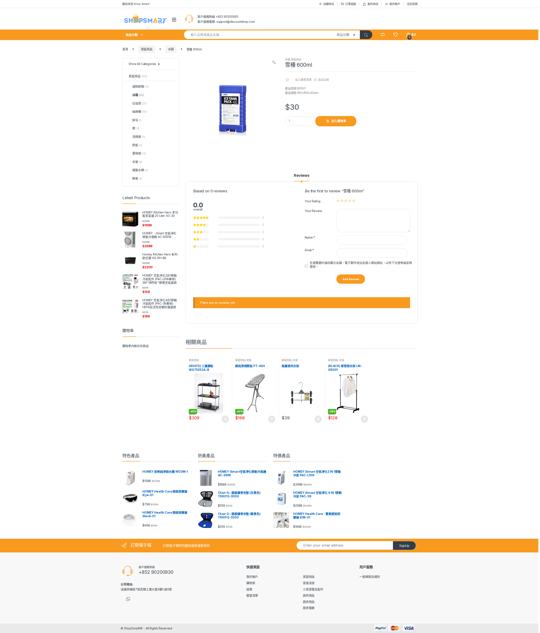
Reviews (301, 176)
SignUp (404, 545)
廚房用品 (309, 601)
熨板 (248, 360)
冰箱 (171, 49)
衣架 (295, 360)
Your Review (313, 211)
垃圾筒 (139, 103)
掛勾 (137, 120)
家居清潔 (309, 583)
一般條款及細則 (369, 576)
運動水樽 (140, 170)
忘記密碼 (412, 3)
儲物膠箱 (140, 86)
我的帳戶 (394, 3)
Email (309, 250)
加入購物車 (338, 121)
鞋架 (137, 178)
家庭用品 (147, 49)
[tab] (301, 177)
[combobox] (258, 34)
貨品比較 (323, 79)
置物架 (139, 153)
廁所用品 (309, 595)
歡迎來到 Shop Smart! (136, 3)
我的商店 (372, 3)
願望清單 (252, 595)
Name (310, 237)
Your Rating (312, 201)
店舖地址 (328, 3)
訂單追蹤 (350, 3)
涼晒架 (138, 136)
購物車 (250, 583)
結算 (249, 589)
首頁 (125, 49)
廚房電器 (309, 608)
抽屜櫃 (139, 111)
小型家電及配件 (313, 589)
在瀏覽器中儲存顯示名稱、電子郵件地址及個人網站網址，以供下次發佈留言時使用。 (361, 264)
